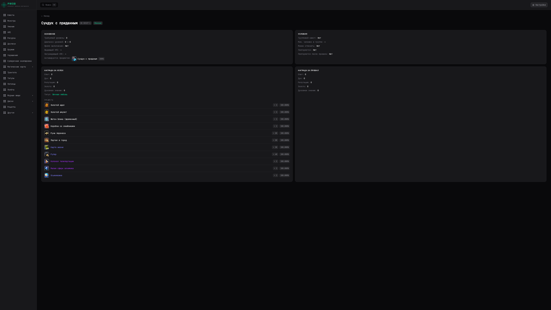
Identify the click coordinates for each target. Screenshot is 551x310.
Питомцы (11, 84)
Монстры (11, 21)
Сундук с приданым (87, 59)
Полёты (10, 89)
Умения (10, 26)
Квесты (10, 15)
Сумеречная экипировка (19, 61)
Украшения (12, 55)
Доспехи (11, 43)
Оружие (10, 49)
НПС (9, 32)
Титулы (10, 78)
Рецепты (11, 107)
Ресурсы (11, 38)
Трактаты (12, 72)
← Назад (45, 16)
